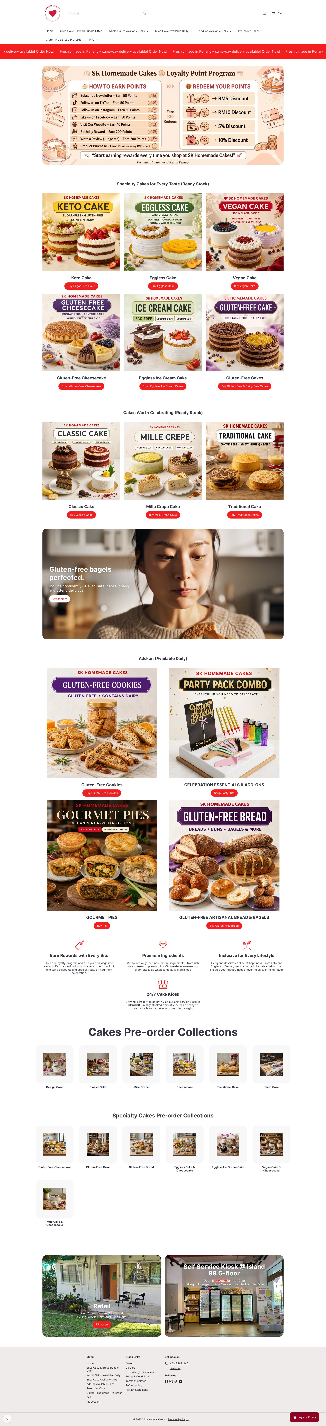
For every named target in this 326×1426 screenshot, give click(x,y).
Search (130, 1363)
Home (49, 31)
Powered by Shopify (178, 1419)
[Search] (144, 13)
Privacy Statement (137, 1389)
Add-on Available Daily (214, 31)
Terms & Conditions (137, 1376)
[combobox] (108, 13)
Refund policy (134, 1385)
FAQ (92, 39)
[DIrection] (101, 1296)
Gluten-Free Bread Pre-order (64, 39)
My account (93, 1401)
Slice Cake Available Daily (172, 31)
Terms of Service (136, 1381)
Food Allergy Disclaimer (140, 1372)
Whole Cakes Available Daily (127, 31)
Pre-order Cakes (249, 31)
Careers (130, 1367)
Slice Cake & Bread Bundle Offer (81, 31)
